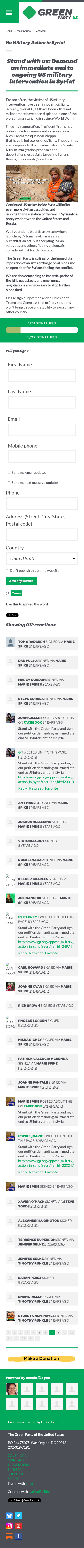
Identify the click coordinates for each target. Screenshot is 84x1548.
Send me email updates (29, 472)
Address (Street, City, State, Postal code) (35, 520)
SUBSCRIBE (17, 1474)
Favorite (51, 788)
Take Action (24, 31)
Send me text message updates (36, 482)
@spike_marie (30, 1135)
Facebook (33, 722)
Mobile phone (22, 445)
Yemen (16, 593)
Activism (41, 31)
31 (31, 1338)
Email (14, 419)
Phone (13, 492)
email (30, 1483)
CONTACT (16, 1460)
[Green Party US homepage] (50, 12)
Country (15, 547)
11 (9, 1338)
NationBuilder (39, 1491)
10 (71, 1332)
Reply (22, 788)
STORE (13, 1479)
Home (9, 31)
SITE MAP (16, 1469)
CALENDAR (17, 1455)
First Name (20, 364)
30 (23, 1338)
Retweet (36, 788)
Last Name (19, 391)
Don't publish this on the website (35, 570)
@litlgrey (27, 916)
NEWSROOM (18, 1465)
